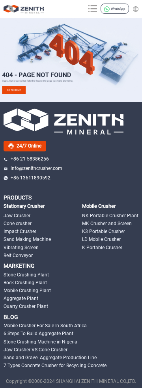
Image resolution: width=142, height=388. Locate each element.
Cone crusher (18, 223)
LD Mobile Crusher (101, 239)
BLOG (11, 317)
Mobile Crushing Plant (27, 290)
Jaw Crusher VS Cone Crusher (35, 350)
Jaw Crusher (17, 215)
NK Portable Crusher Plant (110, 215)
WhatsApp (118, 9)
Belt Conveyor (18, 255)
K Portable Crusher (102, 247)
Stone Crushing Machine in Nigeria (40, 342)
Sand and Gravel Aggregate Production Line (50, 357)
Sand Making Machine (27, 239)
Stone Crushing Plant (26, 275)
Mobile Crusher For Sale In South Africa (45, 325)
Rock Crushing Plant (25, 282)
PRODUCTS (18, 197)
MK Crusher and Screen (107, 223)
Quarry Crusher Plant (26, 306)
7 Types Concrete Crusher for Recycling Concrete (55, 365)
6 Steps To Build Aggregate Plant (38, 333)
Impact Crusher (20, 231)
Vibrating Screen (21, 247)
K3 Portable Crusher (103, 231)
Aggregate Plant (21, 298)
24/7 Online (29, 146)
